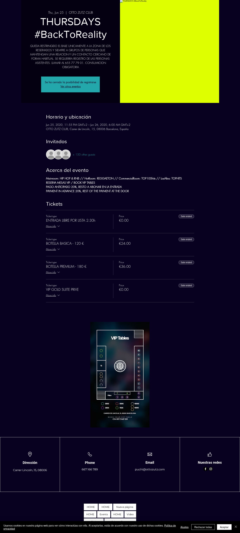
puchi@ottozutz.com (150, 469)
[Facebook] (205, 469)
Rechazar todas (203, 527)
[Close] (236, 527)
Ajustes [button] (184, 527)
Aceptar (224, 527)
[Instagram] (211, 469)
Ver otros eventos (70, 86)
